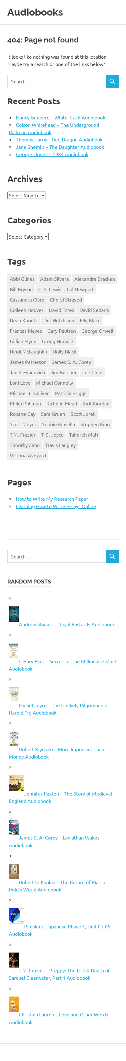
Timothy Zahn (25, 445)
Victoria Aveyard (28, 455)
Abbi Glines (22, 279)
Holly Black (64, 351)
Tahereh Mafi (83, 434)
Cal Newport (80, 289)
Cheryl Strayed (66, 299)
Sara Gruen (53, 414)
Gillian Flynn (23, 341)
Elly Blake (90, 320)
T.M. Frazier (22, 434)
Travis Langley (60, 445)
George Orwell (97, 330)
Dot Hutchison (58, 320)
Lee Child (92, 372)
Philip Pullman (25, 403)
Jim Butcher (63, 372)
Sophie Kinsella (58, 424)
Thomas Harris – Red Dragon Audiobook (59, 139)
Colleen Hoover (26, 310)
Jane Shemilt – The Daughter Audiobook (60, 147)
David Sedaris (94, 310)
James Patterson (28, 362)
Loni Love (20, 382)
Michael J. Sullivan (30, 393)
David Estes (61, 310)
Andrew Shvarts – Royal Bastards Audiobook (67, 624)
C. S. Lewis (49, 289)
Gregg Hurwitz (58, 341)
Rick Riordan (96, 403)
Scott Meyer (23, 424)
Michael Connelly (54, 382)
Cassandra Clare (27, 299)
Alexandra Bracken (94, 279)
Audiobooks (35, 12)
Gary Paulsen (61, 330)
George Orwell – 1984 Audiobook (52, 154)
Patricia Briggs (70, 393)
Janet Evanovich (27, 372)
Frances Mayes (26, 330)
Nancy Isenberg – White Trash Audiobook (60, 117)
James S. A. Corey (71, 362)
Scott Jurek (83, 414)
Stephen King (95, 424)
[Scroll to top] (115, 1050)
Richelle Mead (61, 403)
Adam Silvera (54, 279)
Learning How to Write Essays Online (56, 506)
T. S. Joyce (52, 434)
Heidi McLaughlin (28, 351)
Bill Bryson (21, 289)
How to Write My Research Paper (52, 499)
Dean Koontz (24, 320)
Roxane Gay (22, 414)
